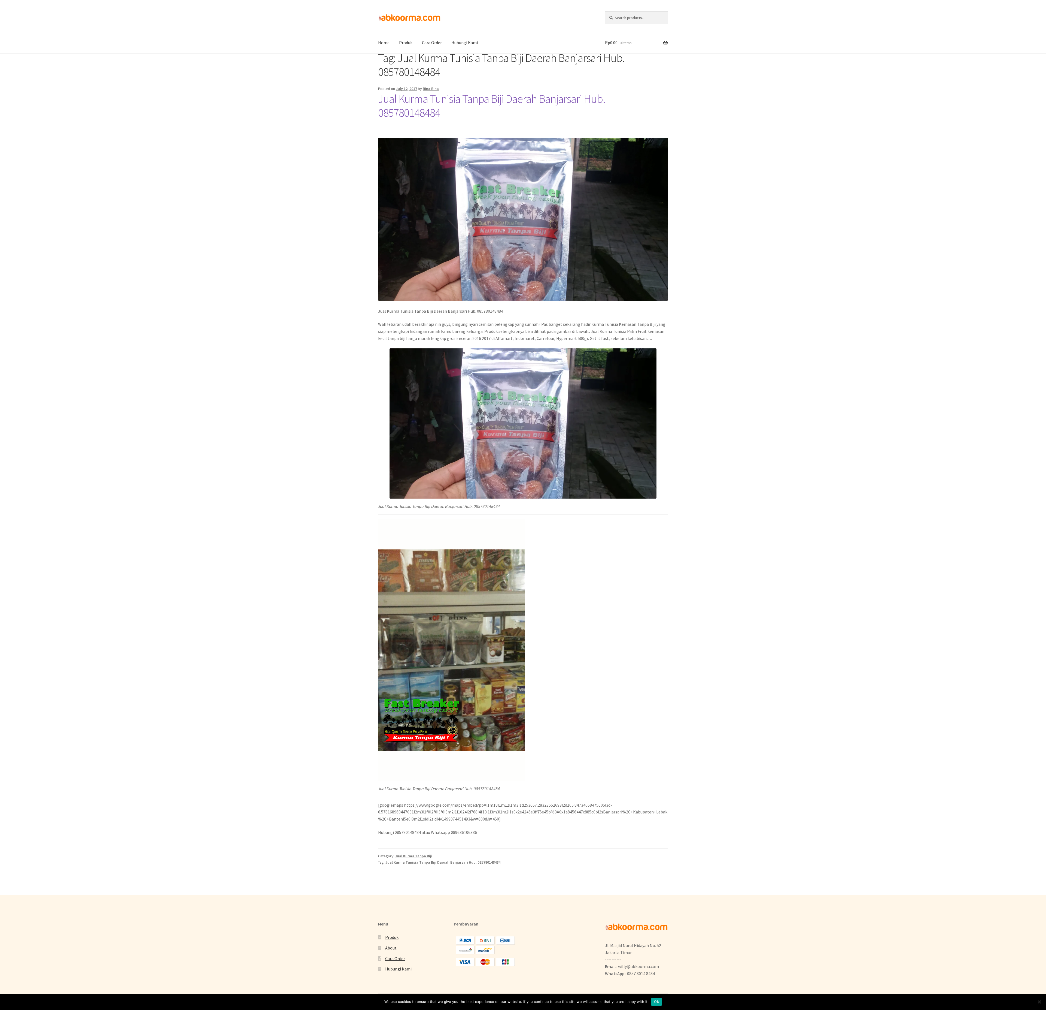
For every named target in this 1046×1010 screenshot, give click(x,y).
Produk (405, 42)
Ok (656, 1001)
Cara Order (432, 42)
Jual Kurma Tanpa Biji (413, 856)
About (391, 948)
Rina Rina (431, 88)
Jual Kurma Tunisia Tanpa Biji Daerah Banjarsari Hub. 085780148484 (491, 106)
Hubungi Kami (464, 42)
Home (384, 42)
